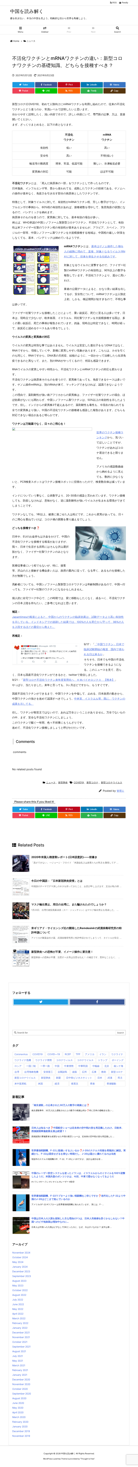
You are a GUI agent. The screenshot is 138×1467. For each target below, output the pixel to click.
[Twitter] (40, 1002)
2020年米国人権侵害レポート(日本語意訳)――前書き (64, 857)
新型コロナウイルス (111, 782)
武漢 (110, 1077)
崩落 (74, 1071)
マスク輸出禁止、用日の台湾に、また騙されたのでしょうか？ (69, 904)
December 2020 (21, 1379)
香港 (92, 1083)
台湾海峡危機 (31, 1071)
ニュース (31, 41)
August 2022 (19, 1294)
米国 (40, 1083)
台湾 (16, 1071)
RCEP (68, 1054)
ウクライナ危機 (22, 1060)
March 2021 (18, 1365)
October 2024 (20, 1257)
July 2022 (17, 1299)
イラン (102, 1054)
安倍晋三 (48, 1071)
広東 (94, 1071)
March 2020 (19, 1417)
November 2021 (21, 1337)
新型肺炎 (63, 782)
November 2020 (21, 1384)
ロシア (18, 1065)
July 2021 (17, 1356)
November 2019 (21, 1435)
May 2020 (17, 1407)
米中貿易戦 (20, 1083)
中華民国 (83, 1065)
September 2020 (21, 1393)
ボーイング (118, 1060)
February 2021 (20, 1370)
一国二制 (31, 1065)
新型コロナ (92, 782)
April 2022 (17, 1313)
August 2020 (19, 1398)
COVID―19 (53, 1054)
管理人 (120, 790)
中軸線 (95, 1065)
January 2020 (20, 1426)
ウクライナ (117, 1054)
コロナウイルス (85, 1060)
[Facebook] (97, 1002)
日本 (99, 1077)
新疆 (58, 1077)
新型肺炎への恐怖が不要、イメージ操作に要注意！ (62, 951)
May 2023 (17, 1285)
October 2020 (20, 1388)
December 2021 (21, 1332)
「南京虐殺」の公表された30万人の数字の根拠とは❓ (60, 1105)
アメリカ (89, 1054)
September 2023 (21, 1276)
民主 (120, 1077)
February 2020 (20, 1421)
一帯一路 (45, 1065)
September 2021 (21, 1346)
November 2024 (21, 1252)
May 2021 (17, 1360)
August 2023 (19, 1280)
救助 (103, 1071)
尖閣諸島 (62, 1071)
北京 (106, 1065)
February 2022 (20, 1323)
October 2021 (19, 1341)
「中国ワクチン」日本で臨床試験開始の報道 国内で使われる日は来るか (104, 649)
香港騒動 (111, 1083)
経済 (57, 1083)
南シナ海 (118, 1065)
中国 (57, 1065)
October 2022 (20, 1290)
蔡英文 (74, 1083)
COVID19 (79, 782)
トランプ (102, 1060)
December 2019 (21, 1431)
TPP (78, 1054)
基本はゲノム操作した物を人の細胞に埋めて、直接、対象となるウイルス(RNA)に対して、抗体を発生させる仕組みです (94, 251)
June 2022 (18, 1304)
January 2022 (19, 1327)
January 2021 (19, 1374)
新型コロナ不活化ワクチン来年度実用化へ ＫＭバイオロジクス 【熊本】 (69, 679)
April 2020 (18, 1412)
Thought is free (87, 1459)
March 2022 (18, 1318)
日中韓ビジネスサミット (79, 1077)
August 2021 (19, 1351)
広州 (84, 1071)
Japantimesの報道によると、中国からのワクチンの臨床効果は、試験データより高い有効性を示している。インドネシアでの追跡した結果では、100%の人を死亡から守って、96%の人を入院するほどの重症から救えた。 (68, 622)
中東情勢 (69, 1065)
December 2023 (21, 1271)
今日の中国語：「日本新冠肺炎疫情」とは (56, 880)
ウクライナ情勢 (43, 1060)
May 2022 (17, 1309)
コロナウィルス (64, 1060)
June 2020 (18, 1403)
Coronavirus (21, 1054)
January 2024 (20, 1266)
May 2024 (17, 1262)
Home (16, 41)
